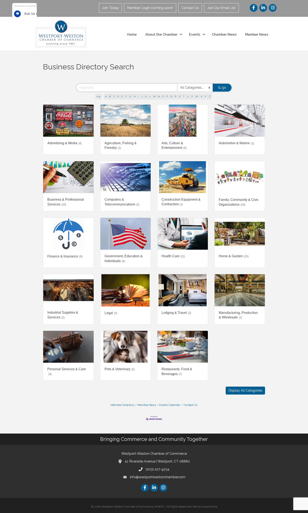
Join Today (110, 8)
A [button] (106, 96)
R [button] (175, 96)
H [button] (135, 96)
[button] (245, 391)
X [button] (201, 96)
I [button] (138, 96)
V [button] (192, 96)
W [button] (196, 96)
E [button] (122, 96)
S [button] (179, 96)
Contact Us (190, 8)
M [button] (154, 96)
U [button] (188, 96)
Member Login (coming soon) (150, 8)
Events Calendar (169, 405)
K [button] (146, 96)
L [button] (150, 96)
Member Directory (122, 405)
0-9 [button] (98, 96)
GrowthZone (209, 506)
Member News (256, 34)
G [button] (130, 96)
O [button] (163, 96)
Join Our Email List (221, 8)
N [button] (159, 96)
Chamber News (224, 34)
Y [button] (205, 96)
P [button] (167, 96)
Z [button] (209, 96)
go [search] (224, 88)
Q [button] (171, 96)
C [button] (114, 96)
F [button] (126, 96)
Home (132, 34)
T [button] (183, 96)
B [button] (110, 96)
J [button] (142, 96)
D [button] (118, 96)
